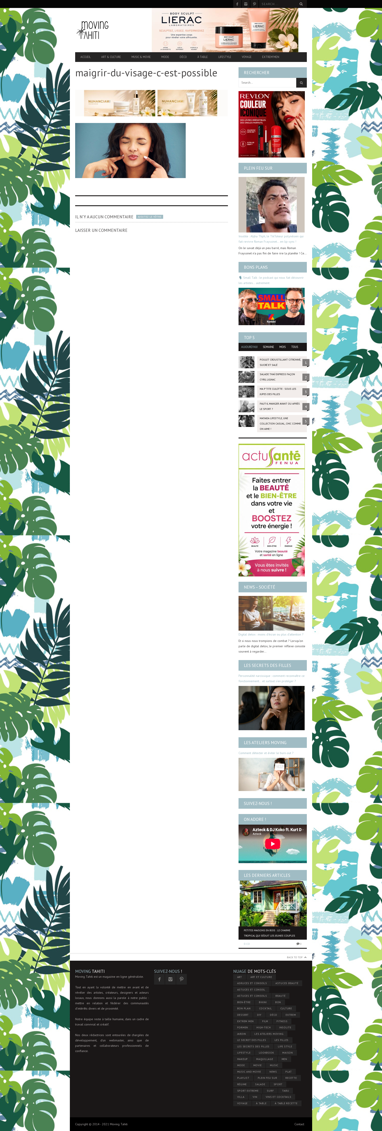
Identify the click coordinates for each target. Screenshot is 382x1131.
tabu (285, 1090)
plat (288, 1071)
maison (287, 1052)
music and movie (249, 1071)
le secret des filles (251, 1040)
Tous (294, 347)
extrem (291, 1014)
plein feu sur (267, 1077)
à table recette (286, 1103)
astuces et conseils (252, 995)
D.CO (247, 943)
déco (273, 1014)
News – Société (259, 587)
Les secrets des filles (267, 665)
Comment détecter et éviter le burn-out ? (266, 753)
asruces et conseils (252, 983)
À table (202, 57)
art (239, 977)
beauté (280, 995)
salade (260, 1084)
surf (270, 1090)
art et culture (261, 977)
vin (255, 1096)
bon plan (244, 1008)
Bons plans (256, 267)
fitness (282, 1021)
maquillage (264, 1059)
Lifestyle (224, 57)
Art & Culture (111, 57)
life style (285, 1046)
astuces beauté (286, 983)
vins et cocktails (278, 1096)
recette (291, 1077)
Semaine (268, 347)
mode (241, 1065)
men (284, 1059)
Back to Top (295, 957)
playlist (243, 1077)
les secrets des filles (253, 1046)
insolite (285, 1027)
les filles (282, 1040)
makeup (242, 1059)
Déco (183, 57)
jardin (241, 1033)
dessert (243, 1014)
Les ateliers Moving (265, 742)
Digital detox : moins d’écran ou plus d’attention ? (271, 634)
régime (242, 1084)
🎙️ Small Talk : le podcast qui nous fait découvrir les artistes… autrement (271, 280)
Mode (165, 57)
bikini (263, 1002)
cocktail (265, 1008)
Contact (299, 1124)
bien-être (244, 1002)
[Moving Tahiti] (110, 30)
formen (242, 1027)
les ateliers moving (268, 1033)
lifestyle (244, 1052)
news (273, 1071)
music (274, 1065)
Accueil (85, 57)
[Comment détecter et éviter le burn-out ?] (272, 774)
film (265, 1021)
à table (261, 1103)
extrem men (245, 1021)
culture (286, 1008)
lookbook (266, 1052)
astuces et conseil (251, 989)
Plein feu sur (258, 168)
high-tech (263, 1027)
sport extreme (248, 1090)
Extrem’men (270, 57)
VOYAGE (242, 1103)
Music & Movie (141, 57)
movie (257, 1065)
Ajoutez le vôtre (149, 216)
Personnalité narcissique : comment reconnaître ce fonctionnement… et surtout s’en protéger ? (272, 678)
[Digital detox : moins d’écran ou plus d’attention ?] (272, 613)
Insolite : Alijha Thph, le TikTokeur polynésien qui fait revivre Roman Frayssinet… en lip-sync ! (271, 239)
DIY (259, 1014)
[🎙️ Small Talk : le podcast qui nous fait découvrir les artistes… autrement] (272, 306)
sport (278, 1084)
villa (240, 1096)
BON (278, 1002)
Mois (282, 347)
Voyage (247, 57)
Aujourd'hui (249, 347)
